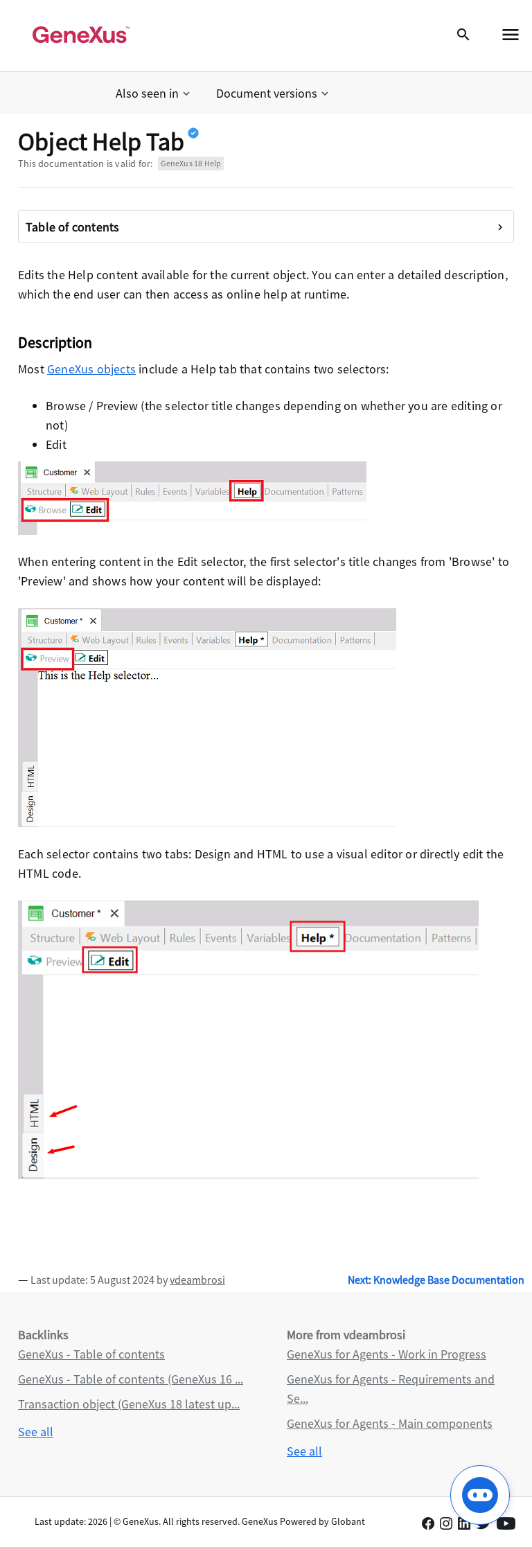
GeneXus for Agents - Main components (390, 1423)
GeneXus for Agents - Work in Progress (386, 1354)
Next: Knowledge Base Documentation (436, 1280)
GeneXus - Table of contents (91, 1354)
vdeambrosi (197, 1280)
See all (35, 1432)
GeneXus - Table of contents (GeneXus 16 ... (130, 1379)
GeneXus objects (91, 369)
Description (55, 342)
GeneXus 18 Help (191, 163)
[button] (154, 93)
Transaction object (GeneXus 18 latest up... (129, 1404)
